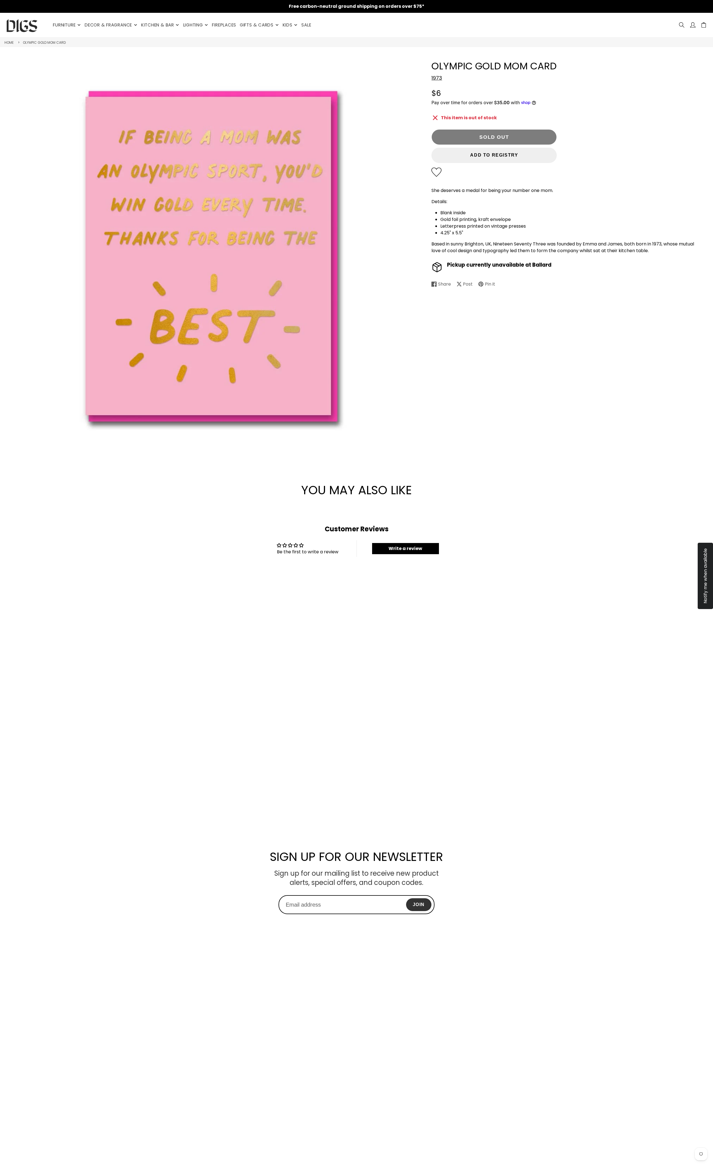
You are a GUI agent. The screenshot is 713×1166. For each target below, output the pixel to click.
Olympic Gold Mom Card (44, 42)
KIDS (287, 25)
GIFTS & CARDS (257, 25)
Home (9, 42)
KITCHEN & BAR (157, 25)
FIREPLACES (224, 25)
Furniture (64, 25)
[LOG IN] (692, 25)
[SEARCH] (681, 25)
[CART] (703, 25)
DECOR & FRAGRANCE (108, 25)
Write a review (405, 548)
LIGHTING (193, 25)
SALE (306, 25)
